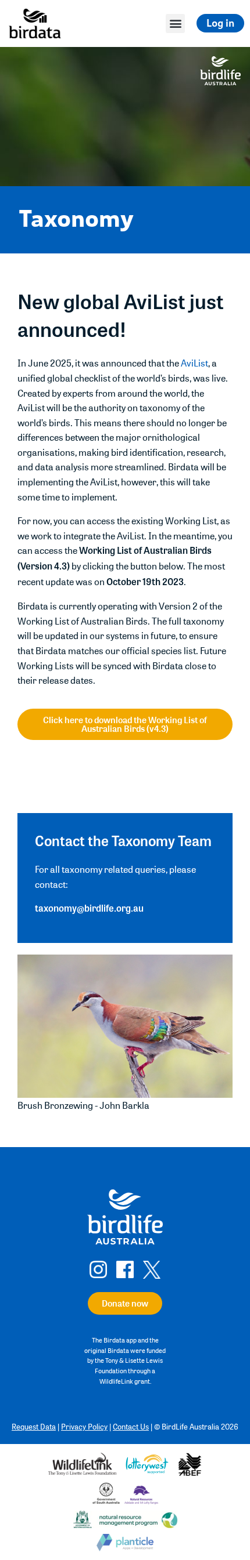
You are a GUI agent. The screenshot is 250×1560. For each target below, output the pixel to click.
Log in (220, 23)
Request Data (34, 1426)
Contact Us (131, 1426)
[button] (175, 23)
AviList (194, 363)
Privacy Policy (84, 1426)
